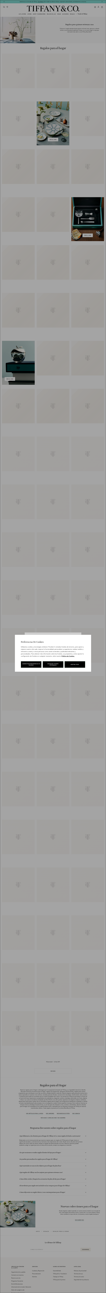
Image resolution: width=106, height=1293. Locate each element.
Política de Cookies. (68, 656)
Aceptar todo (75, 664)
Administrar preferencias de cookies (31, 664)
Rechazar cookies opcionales (53, 664)
